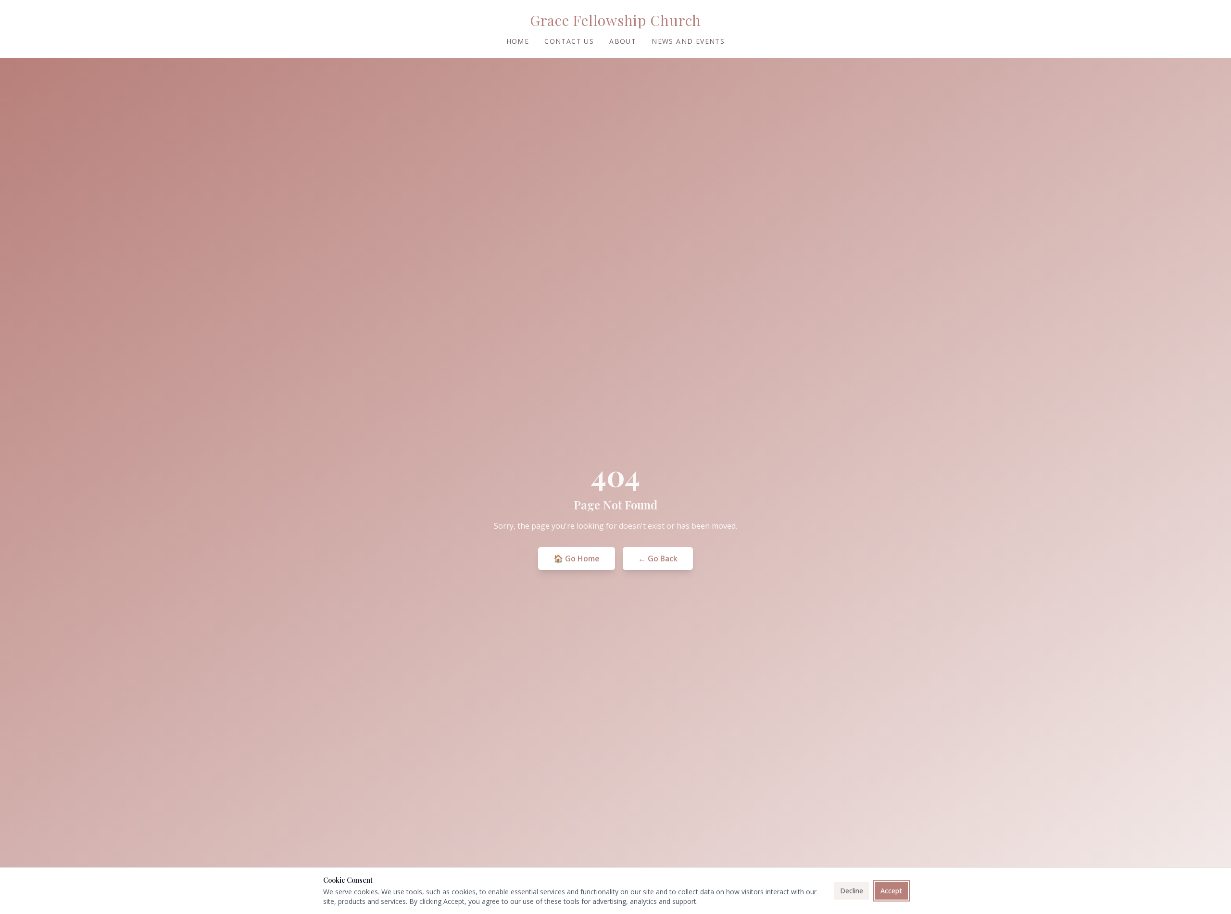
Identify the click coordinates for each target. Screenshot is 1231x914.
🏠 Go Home (576, 558)
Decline (851, 890)
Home (517, 41)
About (622, 41)
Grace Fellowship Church (615, 20)
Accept (891, 890)
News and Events (688, 41)
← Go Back (658, 558)
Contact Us (569, 41)
